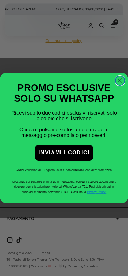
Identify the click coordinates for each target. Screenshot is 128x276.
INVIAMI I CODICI (64, 152)
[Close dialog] (120, 80)
